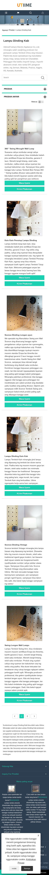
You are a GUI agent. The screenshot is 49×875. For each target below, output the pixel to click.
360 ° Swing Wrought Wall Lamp (19, 149)
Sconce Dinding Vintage (16, 545)
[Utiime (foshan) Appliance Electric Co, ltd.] (24, 5)
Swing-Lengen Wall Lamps (17, 645)
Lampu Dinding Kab (23, 30)
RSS (42, 855)
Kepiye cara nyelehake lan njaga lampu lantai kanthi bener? (12, 797)
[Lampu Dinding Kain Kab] (24, 435)
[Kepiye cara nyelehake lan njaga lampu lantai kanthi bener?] (11, 788)
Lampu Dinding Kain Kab (16, 456)
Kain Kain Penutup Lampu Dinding (21, 240)
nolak (14, 868)
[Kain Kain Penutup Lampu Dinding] (24, 219)
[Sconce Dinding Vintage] (24, 523)
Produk (11, 30)
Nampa (27, 868)
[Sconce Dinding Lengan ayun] (24, 313)
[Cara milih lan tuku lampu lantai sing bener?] (36, 788)
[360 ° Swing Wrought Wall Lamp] (24, 127)
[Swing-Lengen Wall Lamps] (24, 624)
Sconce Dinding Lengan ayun (18, 335)
